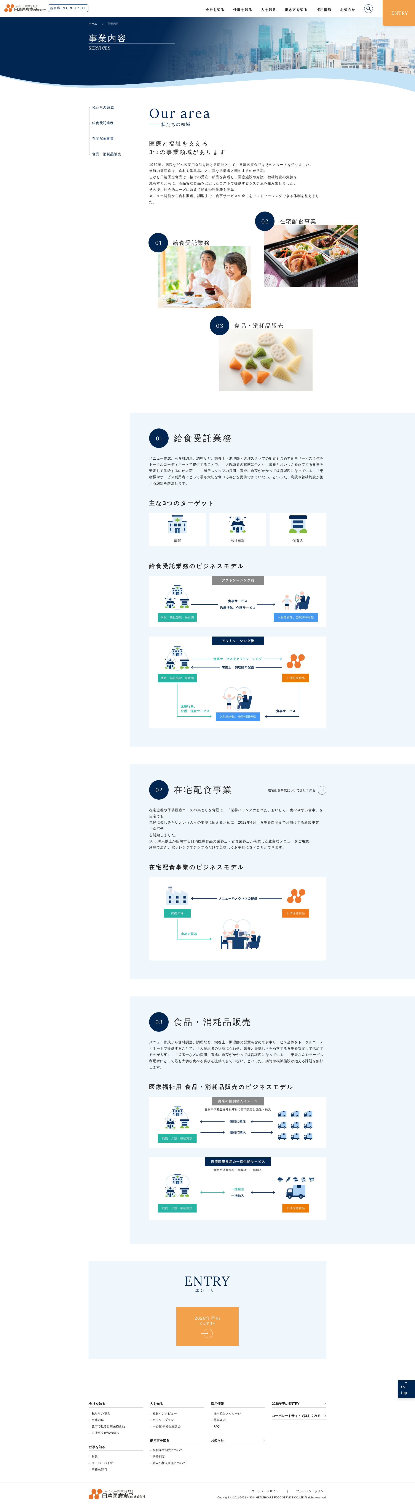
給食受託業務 (103, 123)
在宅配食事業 (103, 138)
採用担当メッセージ (227, 1413)
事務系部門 (99, 1469)
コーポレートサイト (265, 1491)
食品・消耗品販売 (106, 154)
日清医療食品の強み (105, 1433)
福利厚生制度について (168, 1450)
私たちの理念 (101, 1413)
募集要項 (220, 1420)
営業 (95, 1456)
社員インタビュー (165, 1413)
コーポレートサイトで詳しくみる (296, 1416)
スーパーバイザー (104, 1463)
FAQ (217, 1426)
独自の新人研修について (169, 1463)
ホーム (93, 23)
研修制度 (159, 1456)
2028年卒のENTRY (285, 1403)
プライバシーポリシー (311, 1491)
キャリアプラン (163, 1420)
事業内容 (98, 1420)
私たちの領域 (103, 107)
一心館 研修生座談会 (167, 1426)
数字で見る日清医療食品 (108, 1426)
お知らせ (217, 1440)
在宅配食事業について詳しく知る (292, 790)
